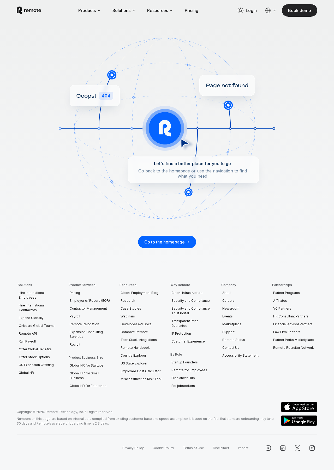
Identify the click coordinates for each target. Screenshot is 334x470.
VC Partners (282, 308)
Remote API (28, 333)
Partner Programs (286, 293)
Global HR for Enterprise (88, 386)
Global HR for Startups (87, 365)
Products (87, 10)
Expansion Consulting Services (86, 334)
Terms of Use (193, 448)
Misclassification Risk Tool (141, 379)
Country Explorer (133, 355)
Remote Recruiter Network (293, 348)
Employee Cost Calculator (140, 371)
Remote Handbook (135, 348)
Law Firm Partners (286, 332)
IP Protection (181, 333)
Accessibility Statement (240, 355)
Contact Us (230, 348)
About (226, 293)
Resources (157, 10)
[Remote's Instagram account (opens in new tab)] (312, 448)
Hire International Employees (32, 295)
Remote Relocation (84, 324)
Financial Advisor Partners (293, 324)
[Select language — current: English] (271, 10)
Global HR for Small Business (84, 375)
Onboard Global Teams (37, 326)
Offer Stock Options (34, 357)
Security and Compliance (190, 301)
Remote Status (233, 340)
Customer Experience (188, 341)
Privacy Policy (133, 448)
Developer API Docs (136, 324)
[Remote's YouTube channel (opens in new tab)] (268, 448)
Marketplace (232, 324)
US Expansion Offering (36, 365)
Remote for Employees (189, 370)
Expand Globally (31, 318)
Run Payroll (27, 341)
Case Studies (131, 308)
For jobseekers (183, 386)
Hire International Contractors (32, 307)
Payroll (75, 316)
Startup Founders (184, 362)
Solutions (121, 10)
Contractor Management (88, 308)
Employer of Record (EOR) (90, 301)
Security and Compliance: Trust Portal (191, 310)
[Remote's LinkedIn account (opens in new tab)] (283, 448)
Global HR (26, 373)
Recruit (75, 344)
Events (227, 316)
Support (228, 332)
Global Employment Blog (139, 293)
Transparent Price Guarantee (185, 323)
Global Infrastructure (186, 293)
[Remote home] (29, 10)
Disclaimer (221, 448)
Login (251, 10)
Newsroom (230, 308)
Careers (228, 301)
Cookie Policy (163, 448)
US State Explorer (134, 363)
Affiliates (280, 301)
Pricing (191, 10)
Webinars (128, 316)
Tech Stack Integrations (139, 340)
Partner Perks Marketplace (293, 340)
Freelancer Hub (183, 378)
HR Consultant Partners (290, 316)
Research (128, 301)
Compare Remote (134, 332)
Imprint (243, 448)
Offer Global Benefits (35, 349)
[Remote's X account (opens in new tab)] (297, 448)
